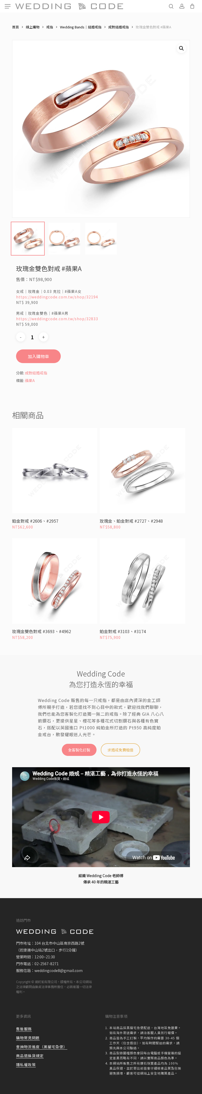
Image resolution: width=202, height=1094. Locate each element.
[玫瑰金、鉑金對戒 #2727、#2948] (142, 470)
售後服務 (24, 1028)
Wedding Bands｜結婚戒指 (81, 26)
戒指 (49, 26)
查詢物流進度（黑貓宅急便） (41, 1046)
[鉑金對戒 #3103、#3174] (142, 580)
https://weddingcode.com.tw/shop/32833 (57, 318)
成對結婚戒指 (118, 26)
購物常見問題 (28, 1037)
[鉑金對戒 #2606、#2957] (54, 470)
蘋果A (30, 380)
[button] (8, 6)
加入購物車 (38, 356)
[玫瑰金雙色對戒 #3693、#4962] (54, 580)
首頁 (15, 26)
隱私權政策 (26, 1064)
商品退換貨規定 (30, 1055)
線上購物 (32, 26)
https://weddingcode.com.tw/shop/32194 (57, 296)
